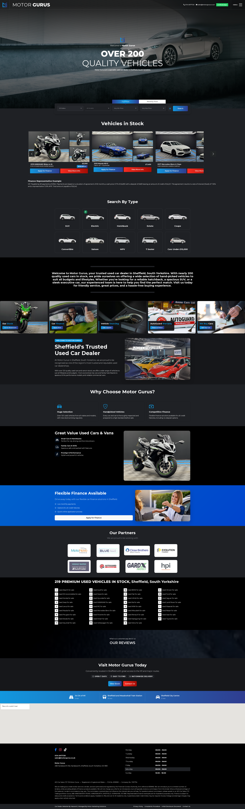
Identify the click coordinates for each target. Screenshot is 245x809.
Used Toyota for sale (168, 619)
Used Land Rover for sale (170, 602)
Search (180, 108)
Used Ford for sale (167, 594)
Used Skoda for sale (65, 619)
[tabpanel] (139, 107)
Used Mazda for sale (65, 610)
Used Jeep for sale (64, 602)
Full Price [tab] (125, 101)
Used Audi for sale (98, 590)
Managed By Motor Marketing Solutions (92, 806)
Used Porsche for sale (100, 615)
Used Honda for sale (65, 598)
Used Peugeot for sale (66, 615)
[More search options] (170, 108)
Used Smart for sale (99, 619)
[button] (213, 154)
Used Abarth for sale (65, 590)
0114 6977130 (189, 5)
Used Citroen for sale (168, 590)
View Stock (115, 684)
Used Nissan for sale (168, 610)
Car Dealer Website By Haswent (66, 806)
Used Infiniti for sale (134, 598)
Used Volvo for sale (133, 623)
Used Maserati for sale (168, 606)
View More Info (74, 171)
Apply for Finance (45, 171)
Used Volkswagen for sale (101, 623)
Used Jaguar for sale (168, 598)
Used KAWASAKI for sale (100, 602)
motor (31, 5)
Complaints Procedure (152, 806)
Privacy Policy (138, 806)
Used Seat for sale (167, 615)
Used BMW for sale (133, 590)
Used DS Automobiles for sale (68, 594)
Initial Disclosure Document (171, 806)
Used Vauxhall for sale (66, 623)
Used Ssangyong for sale (135, 619)
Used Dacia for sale (98, 594)
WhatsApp (223, 5)
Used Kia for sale (132, 602)
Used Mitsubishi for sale (135, 610)
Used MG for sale (98, 606)
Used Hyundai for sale (100, 598)
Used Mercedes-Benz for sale (102, 610)
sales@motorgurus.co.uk (206, 5)
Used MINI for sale (133, 606)
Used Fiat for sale (132, 594)
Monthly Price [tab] (152, 101)
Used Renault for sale (134, 615)
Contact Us (130, 684)
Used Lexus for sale (64, 606)
